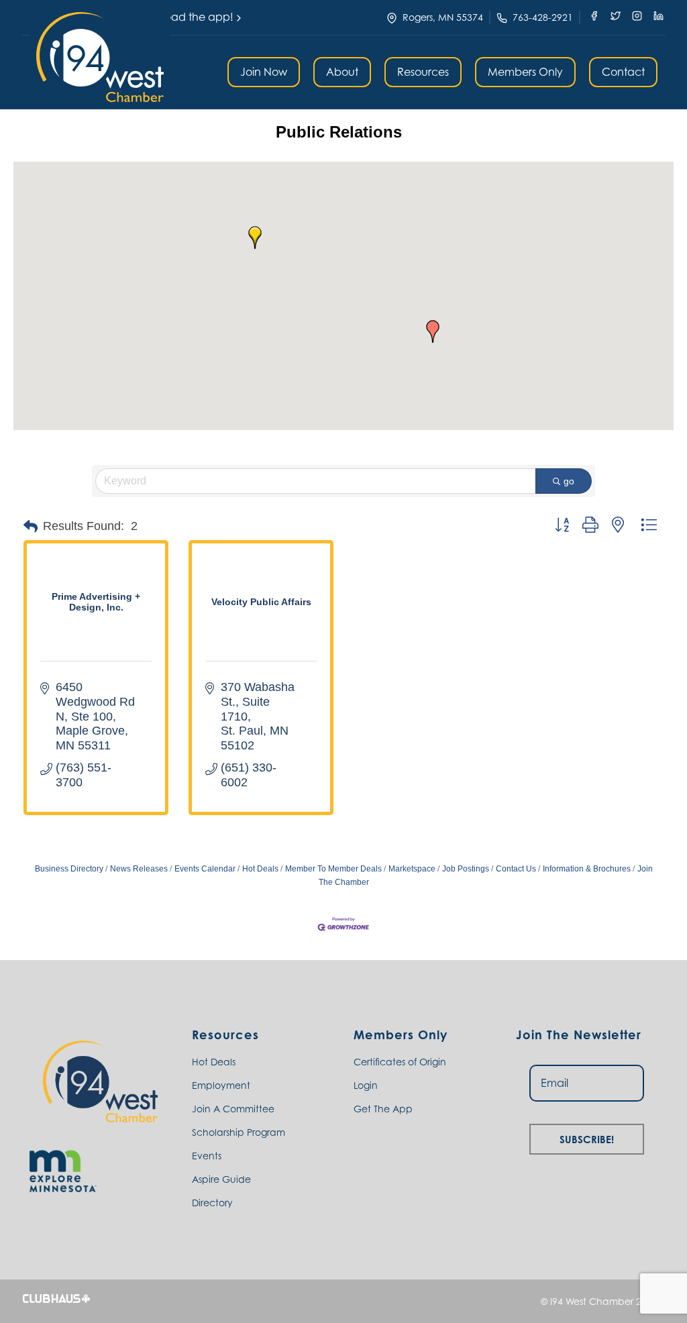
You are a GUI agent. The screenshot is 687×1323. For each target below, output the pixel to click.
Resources (423, 71)
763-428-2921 (543, 17)
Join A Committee (233, 1108)
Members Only (525, 71)
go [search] (569, 481)
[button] (100, 57)
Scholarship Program (238, 1132)
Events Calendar (204, 869)
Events (206, 1155)
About (342, 71)
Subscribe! (587, 1137)
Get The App (383, 1108)
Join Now (263, 71)
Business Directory (69, 869)
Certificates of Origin (400, 1061)
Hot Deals (260, 869)
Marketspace (411, 869)
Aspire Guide (221, 1179)
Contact (623, 71)
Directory (212, 1202)
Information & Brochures (587, 869)
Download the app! (182, 16)
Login (366, 1085)
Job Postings (465, 869)
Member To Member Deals (333, 869)
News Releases (139, 869)
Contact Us (516, 869)
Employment (221, 1085)
